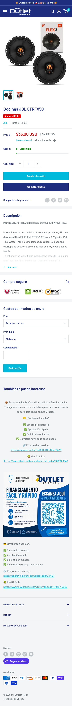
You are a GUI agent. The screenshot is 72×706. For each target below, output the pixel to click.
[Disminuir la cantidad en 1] (19, 163)
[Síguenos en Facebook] (5, 654)
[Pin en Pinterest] (53, 200)
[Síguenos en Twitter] (12, 654)
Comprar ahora (36, 186)
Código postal (10, 347)
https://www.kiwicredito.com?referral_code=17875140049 (36, 461)
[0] (66, 11)
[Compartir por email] (66, 200)
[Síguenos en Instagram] (24, 654)
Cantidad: (8, 163)
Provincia (8, 331)
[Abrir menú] (5, 11)
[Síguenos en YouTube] (31, 654)
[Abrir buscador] (52, 11)
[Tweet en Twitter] (60, 200)
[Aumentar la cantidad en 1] (37, 163)
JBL (5, 122)
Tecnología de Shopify (13, 698)
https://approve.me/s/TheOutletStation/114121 (36, 449)
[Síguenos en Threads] (18, 654)
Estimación (15, 368)
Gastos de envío (24, 140)
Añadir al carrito (36, 176)
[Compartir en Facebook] (47, 200)
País (5, 315)
